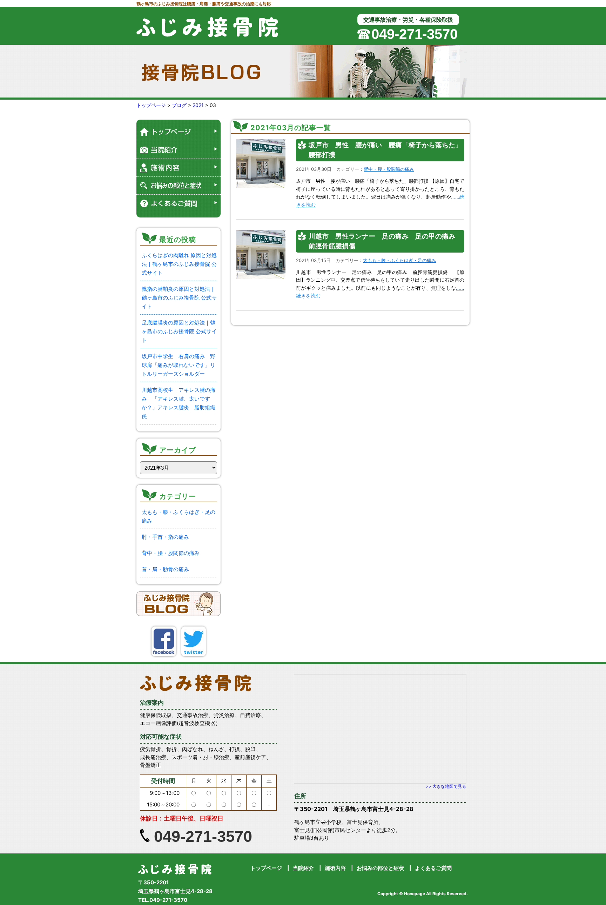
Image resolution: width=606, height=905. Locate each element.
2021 (198, 105)
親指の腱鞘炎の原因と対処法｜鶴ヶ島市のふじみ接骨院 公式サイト (179, 298)
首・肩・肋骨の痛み (165, 569)
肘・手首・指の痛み (165, 537)
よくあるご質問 (433, 868)
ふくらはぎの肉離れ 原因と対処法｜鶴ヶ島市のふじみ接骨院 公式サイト (179, 264)
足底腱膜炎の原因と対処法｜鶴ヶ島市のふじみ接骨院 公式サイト (179, 331)
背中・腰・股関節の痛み (171, 553)
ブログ (179, 105)
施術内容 (335, 868)
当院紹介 (303, 868)
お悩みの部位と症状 (380, 868)
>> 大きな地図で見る (446, 786)
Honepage (414, 893)
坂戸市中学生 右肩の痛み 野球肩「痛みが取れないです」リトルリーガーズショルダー (178, 365)
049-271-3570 (414, 34)
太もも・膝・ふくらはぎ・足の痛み (399, 260)
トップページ (151, 105)
